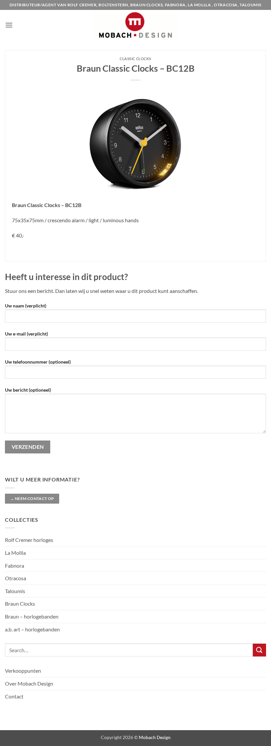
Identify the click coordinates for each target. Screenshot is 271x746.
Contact (14, 696)
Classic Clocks (135, 58)
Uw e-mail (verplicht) (26, 334)
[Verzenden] (259, 650)
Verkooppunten (23, 670)
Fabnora (14, 565)
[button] (9, 25)
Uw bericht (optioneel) (28, 390)
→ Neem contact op (32, 498)
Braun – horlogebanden (31, 616)
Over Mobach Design (29, 683)
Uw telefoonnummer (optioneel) (38, 362)
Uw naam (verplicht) (25, 305)
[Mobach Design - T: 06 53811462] (135, 25)
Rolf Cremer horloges (29, 540)
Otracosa (15, 578)
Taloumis (15, 591)
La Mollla (15, 553)
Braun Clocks (20, 603)
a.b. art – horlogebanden (32, 629)
